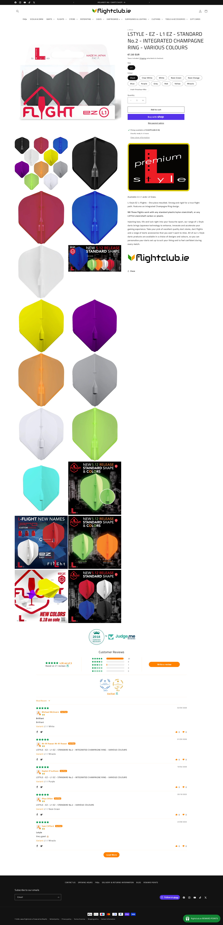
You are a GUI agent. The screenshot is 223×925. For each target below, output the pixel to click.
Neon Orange (194, 77)
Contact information (108, 919)
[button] (17, 11)
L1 (131, 67)
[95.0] (118, 684)
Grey (156, 83)
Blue (132, 83)
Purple (144, 83)
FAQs (97, 882)
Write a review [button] (164, 664)
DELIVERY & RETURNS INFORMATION (118, 882)
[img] (42, 708)
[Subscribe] (58, 897)
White (161, 77)
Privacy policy (66, 919)
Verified (111, 693)
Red (166, 83)
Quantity (131, 95)
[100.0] (105, 684)
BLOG (138, 882)
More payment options (156, 123)
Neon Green (176, 77)
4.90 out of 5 (65, 663)
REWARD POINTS (151, 882)
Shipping (143, 58)
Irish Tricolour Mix (139, 90)
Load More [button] (111, 854)
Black (132, 77)
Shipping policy (93, 919)
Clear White (147, 77)
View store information (140, 137)
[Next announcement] (149, 2)
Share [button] (132, 271)
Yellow (178, 83)
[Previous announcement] (74, 2)
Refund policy (54, 919)
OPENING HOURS (85, 882)
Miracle (190, 83)
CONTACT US (70, 882)
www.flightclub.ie (26, 919)
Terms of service (79, 919)
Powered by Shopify (40, 919)
